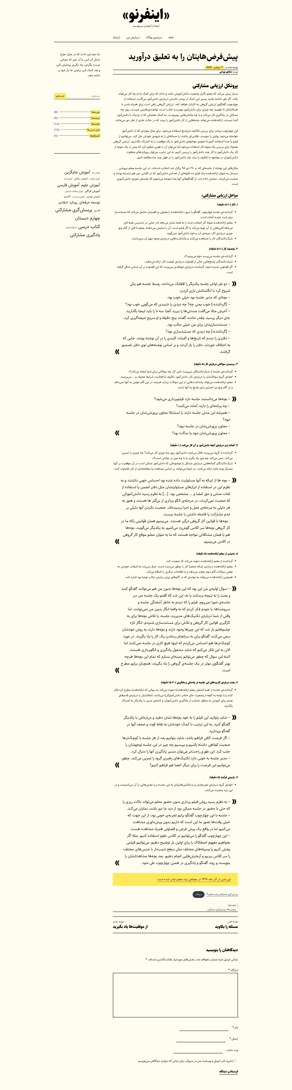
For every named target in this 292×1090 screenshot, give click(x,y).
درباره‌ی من (133, 37)
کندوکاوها (95, 136)
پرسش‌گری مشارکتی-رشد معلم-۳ (222, 894)
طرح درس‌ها (93, 130)
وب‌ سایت (232, 1050)
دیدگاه (233, 970)
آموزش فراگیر (92, 191)
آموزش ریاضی (81, 178)
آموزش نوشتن (93, 197)
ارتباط (116, 37)
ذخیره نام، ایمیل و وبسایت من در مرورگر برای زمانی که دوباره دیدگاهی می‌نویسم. (185, 1061)
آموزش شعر (68, 178)
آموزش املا (96, 173)
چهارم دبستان (87, 218)
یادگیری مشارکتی (85, 234)
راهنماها (232, 905)
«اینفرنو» (146, 15)
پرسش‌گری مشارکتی (216, 909)
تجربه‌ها (96, 112)
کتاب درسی (89, 226)
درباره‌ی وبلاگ (154, 37)
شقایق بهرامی (225, 72)
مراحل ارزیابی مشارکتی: (220, 195)
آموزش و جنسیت (78, 196)
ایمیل (233, 1038)
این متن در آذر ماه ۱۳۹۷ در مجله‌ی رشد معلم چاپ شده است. (194, 879)
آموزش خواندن (94, 178)
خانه (171, 37)
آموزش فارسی (68, 185)
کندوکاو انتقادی (71, 227)
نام (235, 1027)
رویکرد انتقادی (68, 202)
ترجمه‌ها (95, 118)
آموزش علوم (90, 185)
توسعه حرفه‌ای (89, 202)
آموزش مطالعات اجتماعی (74, 191)
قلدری (97, 210)
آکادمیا (67, 197)
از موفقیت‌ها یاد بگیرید (130, 925)
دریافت (198, 894)
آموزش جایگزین (77, 172)
